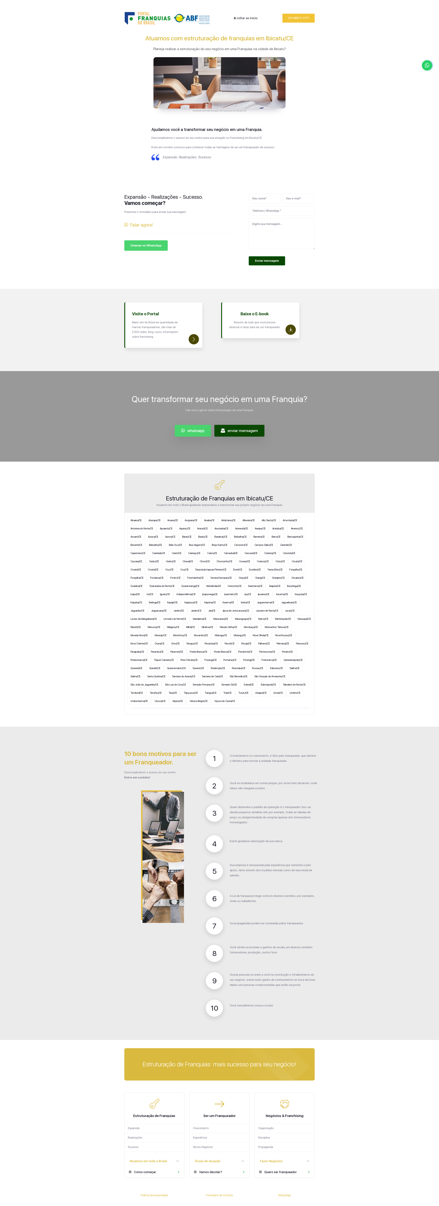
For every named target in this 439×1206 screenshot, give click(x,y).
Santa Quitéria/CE (156, 676)
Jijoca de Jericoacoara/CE (235, 610)
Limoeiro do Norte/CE (175, 618)
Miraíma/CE (207, 627)
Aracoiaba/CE (221, 528)
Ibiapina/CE (274, 586)
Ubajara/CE (260, 692)
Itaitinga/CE (154, 602)
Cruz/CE (169, 569)
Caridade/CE (158, 553)
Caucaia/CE (136, 561)
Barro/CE (276, 536)
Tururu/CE (243, 692)
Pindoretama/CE (138, 660)
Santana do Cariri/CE (212, 676)
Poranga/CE (210, 660)
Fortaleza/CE (156, 577)
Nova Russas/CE (283, 635)
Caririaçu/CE (194, 553)
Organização (266, 1128)
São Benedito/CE (238, 676)
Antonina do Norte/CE (141, 528)
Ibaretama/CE (255, 586)
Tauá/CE (173, 692)
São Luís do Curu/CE (175, 684)
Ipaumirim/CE (231, 594)
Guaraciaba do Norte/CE (162, 586)
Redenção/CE (218, 668)
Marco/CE (263, 618)
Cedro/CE (154, 561)
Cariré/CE (176, 553)
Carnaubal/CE (231, 553)
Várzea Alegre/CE (198, 701)
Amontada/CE (290, 520)
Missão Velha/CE (228, 627)
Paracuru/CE (302, 643)
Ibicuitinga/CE (294, 586)
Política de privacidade (154, 1195)
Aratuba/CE (278, 528)
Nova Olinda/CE (261, 635)
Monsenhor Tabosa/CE (277, 627)
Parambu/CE (157, 651)
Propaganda (265, 1147)
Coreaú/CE (244, 561)
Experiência (200, 1137)
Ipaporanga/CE (209, 594)
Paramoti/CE (176, 651)
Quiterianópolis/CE (293, 660)
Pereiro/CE (287, 651)
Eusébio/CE (255, 569)
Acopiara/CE (191, 520)
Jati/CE (211, 610)
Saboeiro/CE (276, 668)
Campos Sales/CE (263, 545)
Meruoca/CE (154, 627)
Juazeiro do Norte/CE (267, 610)
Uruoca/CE (160, 701)
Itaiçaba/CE (136, 602)
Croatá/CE (297, 561)
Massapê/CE (304, 618)
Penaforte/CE (245, 651)
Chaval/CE (188, 561)
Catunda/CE (289, 553)
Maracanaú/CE (220, 618)
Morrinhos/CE (180, 635)
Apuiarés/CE (166, 528)
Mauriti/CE (135, 627)
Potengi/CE (249, 660)
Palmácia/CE (283, 643)
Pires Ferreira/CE (189, 660)
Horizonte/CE (234, 586)
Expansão (134, 1128)
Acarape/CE (155, 520)
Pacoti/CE (229, 643)
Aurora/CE (153, 536)
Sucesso (133, 1147)
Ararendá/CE (241, 528)
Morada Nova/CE (139, 635)
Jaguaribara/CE (289, 602)
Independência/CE (186, 594)
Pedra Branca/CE (198, 651)
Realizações (135, 1137)
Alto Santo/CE (269, 520)
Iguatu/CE (165, 594)
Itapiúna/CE (210, 602)
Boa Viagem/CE (197, 545)
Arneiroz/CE (297, 528)
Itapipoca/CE (190, 602)
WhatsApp (284, 1195)
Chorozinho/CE (224, 561)
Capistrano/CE (137, 553)
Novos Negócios (203, 1147)
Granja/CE (260, 577)
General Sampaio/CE (221, 577)
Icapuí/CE (135, 594)
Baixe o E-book (255, 313)
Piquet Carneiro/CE (164, 660)
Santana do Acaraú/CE (183, 676)
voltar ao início (247, 18)
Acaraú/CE (172, 520)
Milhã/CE (190, 627)
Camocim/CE (241, 545)
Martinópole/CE (283, 618)
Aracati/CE (202, 528)
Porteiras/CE (229, 660)
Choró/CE (205, 561)
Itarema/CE (228, 602)
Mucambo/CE (201, 635)
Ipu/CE (248, 594)
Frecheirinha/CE (195, 577)
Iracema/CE (282, 594)
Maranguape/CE (243, 618)
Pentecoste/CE (267, 651)
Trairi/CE (227, 692)
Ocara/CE (159, 643)
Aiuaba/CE (209, 520)
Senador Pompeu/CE (204, 684)
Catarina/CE (270, 553)
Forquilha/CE (295, 569)
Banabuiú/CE (220, 536)
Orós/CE (175, 643)
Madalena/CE (199, 618)
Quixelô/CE (154, 668)
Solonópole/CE (268, 684)
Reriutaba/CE (238, 668)
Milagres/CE (173, 627)
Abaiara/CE (136, 520)
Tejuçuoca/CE (191, 692)
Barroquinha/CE (295, 536)
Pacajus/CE (192, 643)
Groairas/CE (298, 577)
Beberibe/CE (155, 545)
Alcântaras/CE (228, 520)
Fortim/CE (175, 577)
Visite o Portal (145, 313)
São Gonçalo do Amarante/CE (269, 676)
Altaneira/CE (248, 520)
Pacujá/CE (246, 643)
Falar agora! (140, 224)
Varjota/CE (177, 701)
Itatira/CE (245, 602)
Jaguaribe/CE (137, 610)
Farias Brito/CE (275, 569)
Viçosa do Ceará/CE (224, 701)
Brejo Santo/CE (219, 545)
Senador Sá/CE (229, 684)
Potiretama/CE (269, 660)
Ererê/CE (237, 569)
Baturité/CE (136, 545)
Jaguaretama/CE (265, 602)
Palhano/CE (264, 643)
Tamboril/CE (136, 692)
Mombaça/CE (251, 627)
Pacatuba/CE (211, 643)
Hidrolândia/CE (213, 586)
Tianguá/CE (210, 692)
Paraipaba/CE (137, 651)
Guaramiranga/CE (190, 586)
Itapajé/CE (172, 602)
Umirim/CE (295, 692)
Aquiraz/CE (184, 528)
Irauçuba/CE (301, 594)
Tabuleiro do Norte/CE (294, 684)
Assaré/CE (135, 536)
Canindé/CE (286, 545)
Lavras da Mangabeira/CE (143, 618)
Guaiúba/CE (136, 586)
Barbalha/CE (240, 536)
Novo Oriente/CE (139, 643)
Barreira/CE (259, 536)
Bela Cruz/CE (175, 545)
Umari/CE (278, 692)
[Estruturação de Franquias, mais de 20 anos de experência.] (167, 18)
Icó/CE (150, 594)
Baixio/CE (186, 536)
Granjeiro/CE (278, 577)
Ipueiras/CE (263, 594)
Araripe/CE (260, 528)
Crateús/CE (263, 561)
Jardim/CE (178, 610)
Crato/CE (280, 561)
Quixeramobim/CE (176, 668)
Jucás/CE (290, 610)
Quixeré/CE (198, 668)
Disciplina (264, 1137)
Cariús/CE (212, 553)
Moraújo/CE (161, 635)
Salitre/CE (295, 668)
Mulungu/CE (221, 635)
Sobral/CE (249, 684)
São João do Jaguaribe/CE (144, 684)
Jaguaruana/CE (159, 610)
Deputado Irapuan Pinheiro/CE (210, 569)
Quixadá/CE (136, 668)
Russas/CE (257, 668)
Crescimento (201, 1128)
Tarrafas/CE (156, 692)
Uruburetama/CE (139, 701)
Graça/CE (243, 577)
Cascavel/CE (251, 553)
